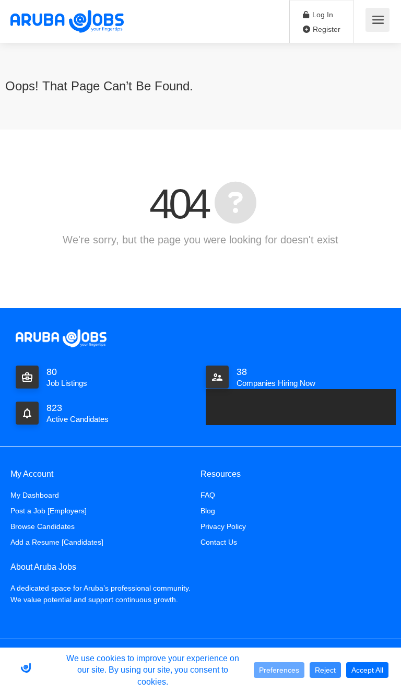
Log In (321, 14)
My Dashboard (34, 495)
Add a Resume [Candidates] (56, 542)
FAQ (207, 495)
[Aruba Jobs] (67, 21)
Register (325, 29)
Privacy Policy (223, 526)
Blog (207, 511)
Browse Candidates (42, 526)
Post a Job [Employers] (48, 511)
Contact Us (218, 542)
